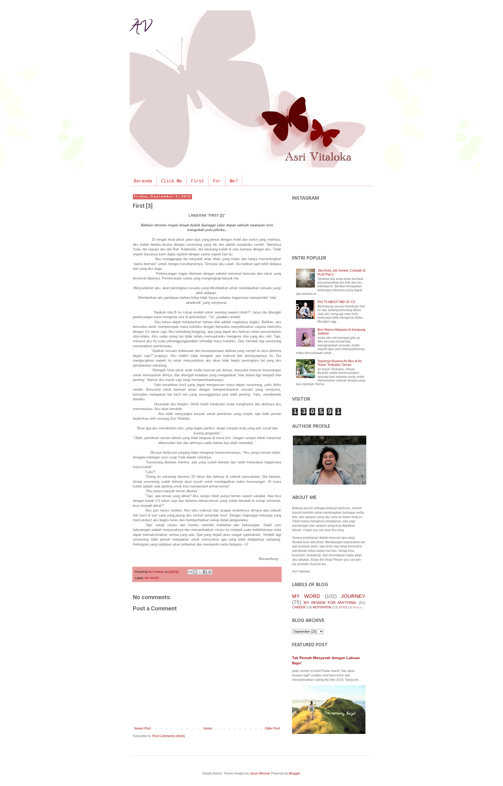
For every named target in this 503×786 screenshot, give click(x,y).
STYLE (343, 607)
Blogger (294, 773)
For (217, 180)
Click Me (171, 180)
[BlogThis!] (195, 572)
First (197, 180)
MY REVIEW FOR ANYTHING (330, 602)
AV (140, 28)
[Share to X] (200, 572)
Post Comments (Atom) (168, 736)
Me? (234, 180)
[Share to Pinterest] (209, 572)
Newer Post (142, 728)
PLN (355, 607)
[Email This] (190, 572)
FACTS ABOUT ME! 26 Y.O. (337, 302)
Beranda (143, 180)
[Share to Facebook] (204, 572)
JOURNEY (353, 596)
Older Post (272, 728)
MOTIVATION (322, 607)
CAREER (298, 607)
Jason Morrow (260, 773)
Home (208, 728)
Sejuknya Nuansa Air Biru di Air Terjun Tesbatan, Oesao (340, 363)
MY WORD (152, 578)
